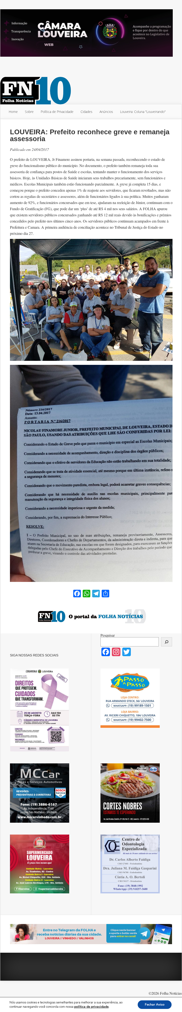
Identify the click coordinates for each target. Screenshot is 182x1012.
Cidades (86, 111)
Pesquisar (107, 635)
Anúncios (106, 111)
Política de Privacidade (57, 111)
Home (13, 111)
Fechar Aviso (154, 1004)
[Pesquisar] (166, 641)
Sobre (29, 111)
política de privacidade (91, 1006)
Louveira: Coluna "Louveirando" (143, 111)
